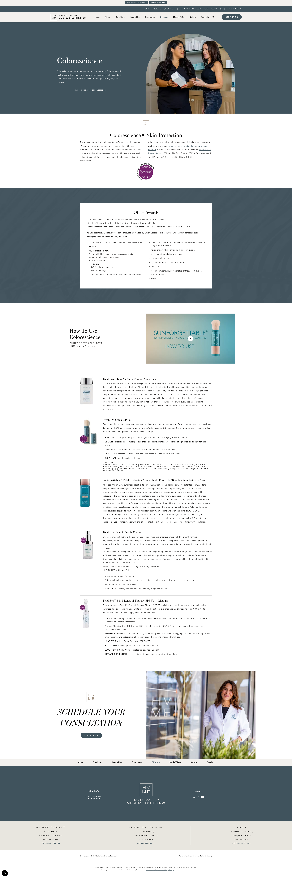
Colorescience (99, 90)
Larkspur (232, 9)
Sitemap (209, 856)
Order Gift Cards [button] (158, 3)
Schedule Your (91, 717)
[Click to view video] (190, 339)
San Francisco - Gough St (160, 9)
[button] (5, 873)
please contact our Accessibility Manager (160, 870)
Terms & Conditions (185, 856)
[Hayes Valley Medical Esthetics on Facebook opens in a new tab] (198, 796)
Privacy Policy (200, 856)
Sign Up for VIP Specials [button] (137, 3)
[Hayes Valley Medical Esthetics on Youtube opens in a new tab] (202, 796)
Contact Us (232, 17)
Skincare (85, 90)
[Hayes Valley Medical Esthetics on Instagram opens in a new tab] (194, 796)
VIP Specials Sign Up (51, 843)
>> (155, 149)
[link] (97, 17)
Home (76, 90)
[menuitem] (97, 17)
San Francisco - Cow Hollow (201, 9)
